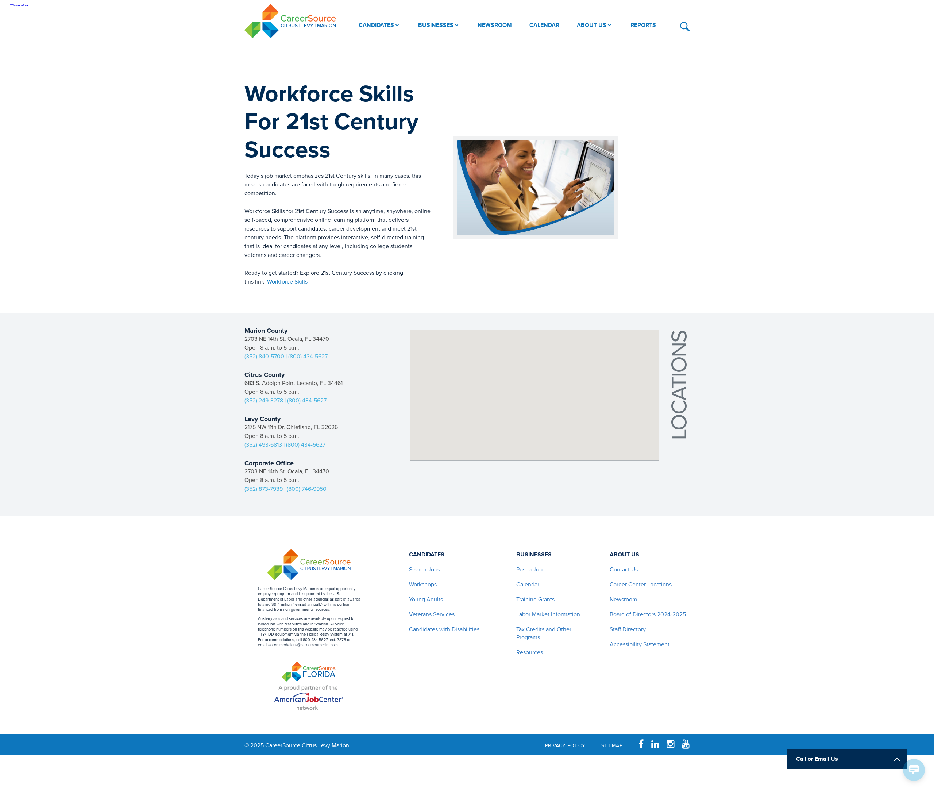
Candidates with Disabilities (444, 629)
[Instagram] (670, 744)
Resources (529, 652)
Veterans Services (432, 614)
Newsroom (623, 599)
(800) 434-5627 (308, 356)
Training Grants (535, 599)
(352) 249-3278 (263, 400)
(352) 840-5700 (264, 356)
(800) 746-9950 (307, 489)
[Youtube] (686, 744)
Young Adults (426, 599)
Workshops (423, 584)
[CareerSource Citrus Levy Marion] (290, 21)
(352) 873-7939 (263, 489)
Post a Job (529, 569)
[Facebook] (641, 744)
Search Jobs (424, 569)
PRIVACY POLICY (565, 746)
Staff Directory (628, 629)
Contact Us (624, 569)
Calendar (527, 584)
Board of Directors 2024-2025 (648, 614)
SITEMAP (611, 746)
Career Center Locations (641, 584)
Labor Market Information (548, 614)
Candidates (426, 554)
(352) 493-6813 (263, 444)
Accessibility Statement (639, 644)
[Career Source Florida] (309, 672)
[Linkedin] (655, 744)
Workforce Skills (287, 281)
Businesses (534, 554)
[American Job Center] (309, 697)
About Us (624, 554)
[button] (535, 440)
